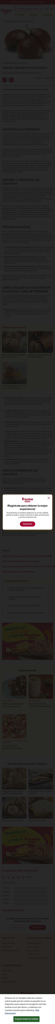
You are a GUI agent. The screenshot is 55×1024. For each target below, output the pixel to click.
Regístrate (27, 524)
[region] (27, 1009)
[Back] (48, 498)
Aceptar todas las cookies (26, 1019)
